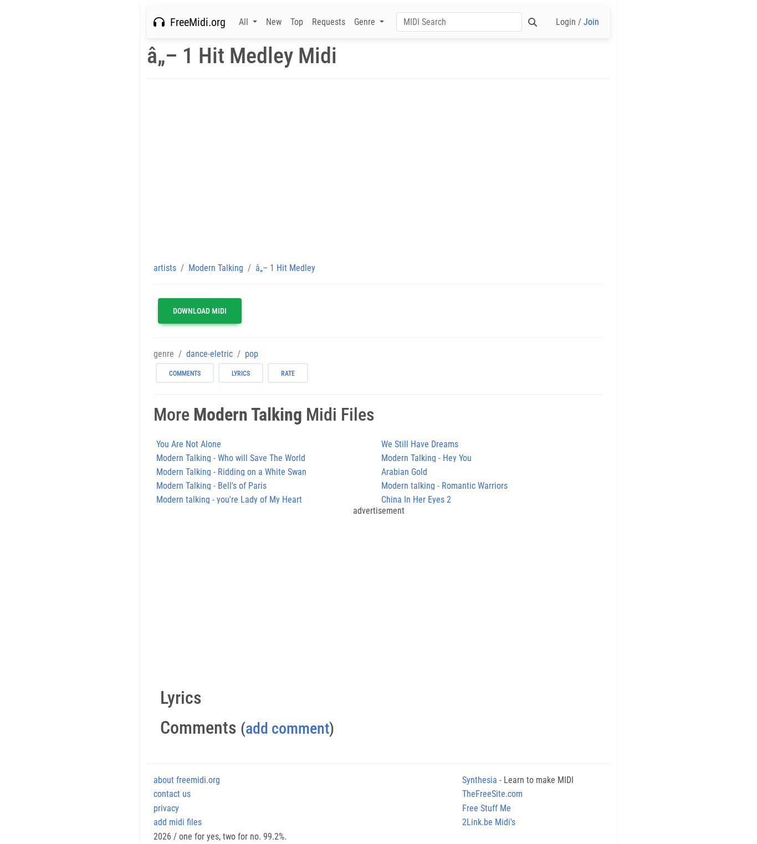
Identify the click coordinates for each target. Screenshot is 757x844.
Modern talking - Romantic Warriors (444, 485)
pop (251, 354)
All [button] (244, 22)
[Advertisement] (378, 170)
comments (185, 373)
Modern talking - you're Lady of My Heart (229, 499)
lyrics (241, 373)
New (274, 22)
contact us (172, 794)
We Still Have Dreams (419, 444)
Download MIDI (200, 310)
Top (296, 22)
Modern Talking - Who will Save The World (230, 458)
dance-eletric (209, 354)
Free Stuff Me (486, 808)
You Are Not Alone (188, 444)
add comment (287, 728)
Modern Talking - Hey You (426, 458)
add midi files (178, 822)
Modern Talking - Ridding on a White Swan (231, 472)
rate (288, 373)
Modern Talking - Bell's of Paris (211, 485)
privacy (166, 808)
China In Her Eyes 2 (416, 499)
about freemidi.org (187, 780)
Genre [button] (365, 22)
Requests (328, 22)
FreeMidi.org (195, 22)
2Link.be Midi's (488, 822)
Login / (577, 22)
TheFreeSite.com (492, 794)
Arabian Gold (404, 472)
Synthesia (479, 780)
